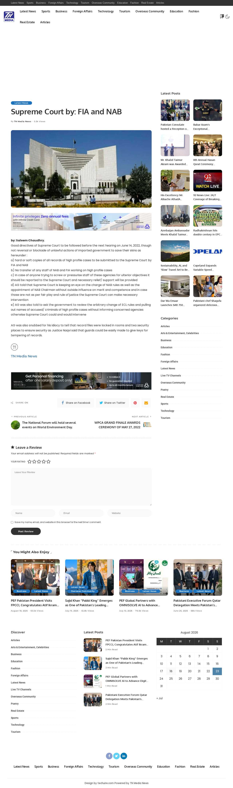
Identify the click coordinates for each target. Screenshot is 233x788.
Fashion (165, 354)
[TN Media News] (9, 16)
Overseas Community (173, 382)
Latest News (21, 103)
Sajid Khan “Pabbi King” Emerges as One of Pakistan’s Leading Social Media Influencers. (88, 605)
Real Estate (167, 396)
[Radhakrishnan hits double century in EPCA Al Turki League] (207, 216)
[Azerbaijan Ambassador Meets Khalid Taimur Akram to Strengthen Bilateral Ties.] (175, 216)
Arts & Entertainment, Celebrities (180, 333)
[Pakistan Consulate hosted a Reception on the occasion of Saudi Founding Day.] (175, 110)
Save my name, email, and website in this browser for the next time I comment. (58, 522)
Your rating (18, 461)
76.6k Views (141, 611)
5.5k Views (39, 122)
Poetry (164, 389)
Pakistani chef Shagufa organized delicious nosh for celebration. (207, 304)
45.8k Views (87, 611)
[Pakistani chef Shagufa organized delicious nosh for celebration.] (207, 286)
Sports (164, 403)
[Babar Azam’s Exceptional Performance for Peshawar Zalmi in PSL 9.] (207, 110)
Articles (165, 326)
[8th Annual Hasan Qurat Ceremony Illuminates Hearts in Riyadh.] (207, 145)
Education (166, 347)
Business (166, 340)
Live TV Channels (171, 375)
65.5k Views (37, 611)
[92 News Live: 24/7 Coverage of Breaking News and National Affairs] (207, 180)
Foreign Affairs (169, 361)
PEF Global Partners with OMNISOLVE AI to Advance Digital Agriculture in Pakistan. (141, 605)
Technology (167, 410)
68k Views (196, 611)
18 (171, 671)
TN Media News (22, 122)
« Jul (160, 698)
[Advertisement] (116, 54)
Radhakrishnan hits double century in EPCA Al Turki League (207, 234)
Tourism (165, 417)
